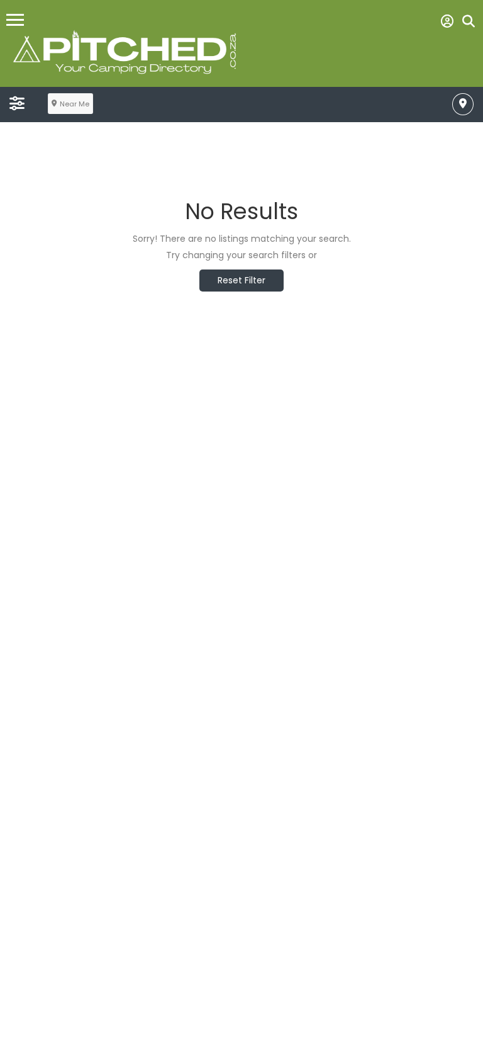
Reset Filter (241, 280)
